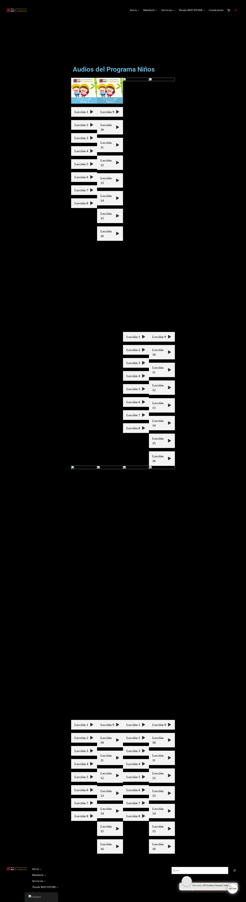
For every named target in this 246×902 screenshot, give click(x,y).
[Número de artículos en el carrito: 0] (228, 10)
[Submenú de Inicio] (138, 10)
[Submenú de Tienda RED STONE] (204, 10)
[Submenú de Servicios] (174, 10)
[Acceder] (235, 10)
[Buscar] (234, 870)
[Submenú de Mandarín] (156, 10)
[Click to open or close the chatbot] (233, 889)
